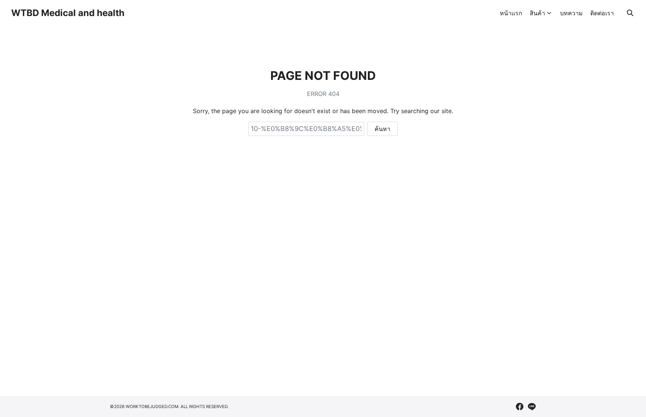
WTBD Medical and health (67, 12)
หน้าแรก (511, 13)
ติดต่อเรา (602, 13)
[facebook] (519, 406)
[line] (531, 406)
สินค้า (537, 13)
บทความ (571, 13)
